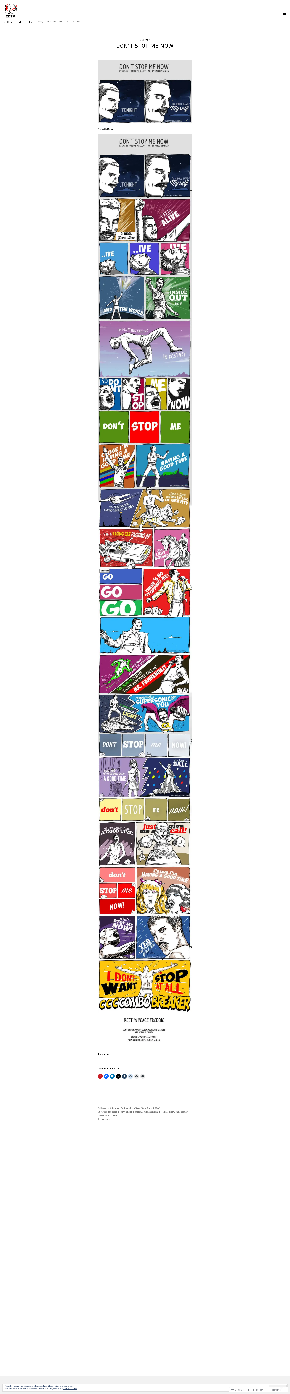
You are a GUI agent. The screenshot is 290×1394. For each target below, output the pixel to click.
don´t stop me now (116, 1112)
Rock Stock (146, 1108)
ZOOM (156, 1108)
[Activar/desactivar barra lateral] (284, 13)
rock (107, 1115)
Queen (101, 1115)
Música (137, 1108)
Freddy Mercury (166, 1112)
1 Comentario (104, 1119)
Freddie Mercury (150, 1112)
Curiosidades (126, 1108)
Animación (114, 1108)
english (138, 1112)
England (130, 1112)
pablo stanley (182, 1112)
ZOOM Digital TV (18, 22)
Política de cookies (70, 1389)
